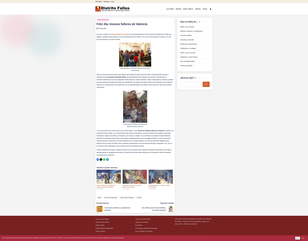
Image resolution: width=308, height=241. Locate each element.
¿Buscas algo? (187, 78)
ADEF (99, 197)
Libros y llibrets (100, 231)
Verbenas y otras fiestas (188, 57)
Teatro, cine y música (187, 53)
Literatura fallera (186, 35)
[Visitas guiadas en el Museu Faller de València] (161, 177)
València (139, 197)
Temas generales (186, 65)
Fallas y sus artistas (103, 19)
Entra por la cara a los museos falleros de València (132, 186)
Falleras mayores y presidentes (191, 31)
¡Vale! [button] (297, 238)
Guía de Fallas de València (143, 231)
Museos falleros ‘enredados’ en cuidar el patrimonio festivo (106, 186)
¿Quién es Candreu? (142, 222)
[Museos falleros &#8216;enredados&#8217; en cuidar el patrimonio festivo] (108, 177)
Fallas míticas (100, 225)
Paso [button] (303, 238)
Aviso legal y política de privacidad (146, 228)
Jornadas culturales (187, 40)
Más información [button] (119, 238)
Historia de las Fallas (102, 222)
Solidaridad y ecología (188, 48)
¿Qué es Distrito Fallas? (143, 219)
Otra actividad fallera (187, 61)
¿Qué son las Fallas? (102, 219)
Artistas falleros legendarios (104, 228)
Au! (206, 84)
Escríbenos (138, 225)
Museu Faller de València (127, 197)
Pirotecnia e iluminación (188, 44)
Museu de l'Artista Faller (110, 197)
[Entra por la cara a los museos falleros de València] (135, 177)
